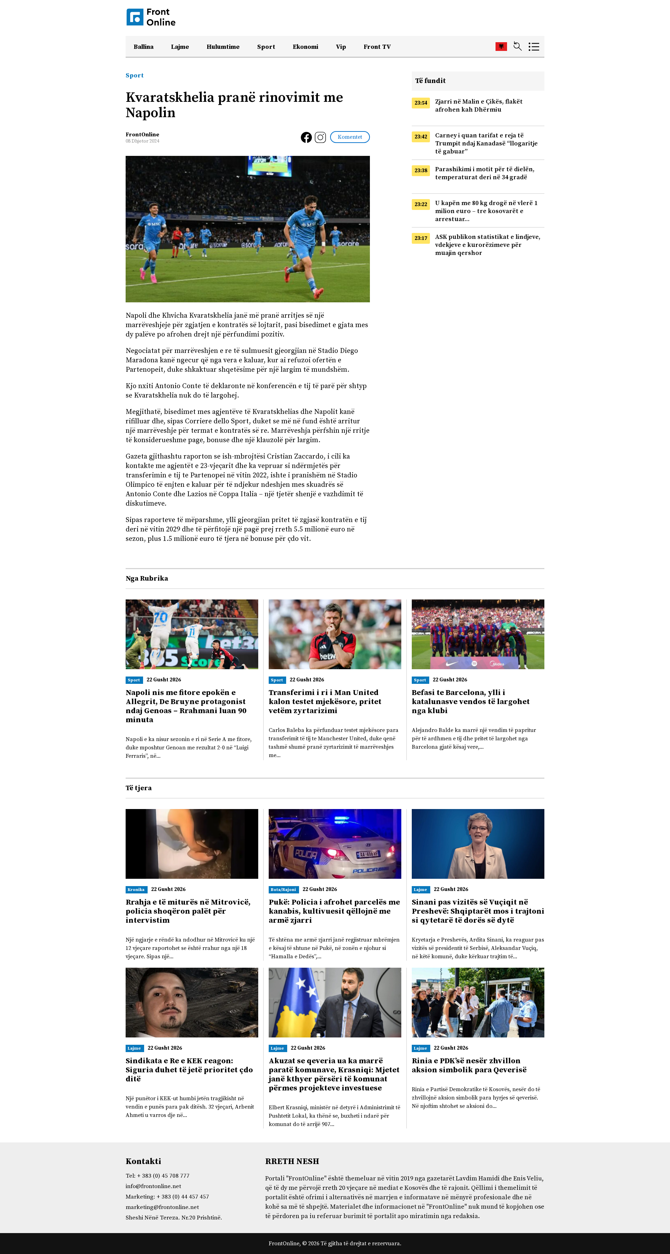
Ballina (144, 47)
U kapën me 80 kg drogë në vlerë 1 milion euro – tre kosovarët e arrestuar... (486, 211)
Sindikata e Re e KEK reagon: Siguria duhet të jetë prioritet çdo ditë (189, 1070)
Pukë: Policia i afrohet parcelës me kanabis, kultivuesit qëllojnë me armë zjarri (334, 911)
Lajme (180, 47)
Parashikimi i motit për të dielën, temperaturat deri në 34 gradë (485, 173)
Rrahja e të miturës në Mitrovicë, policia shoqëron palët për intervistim (188, 911)
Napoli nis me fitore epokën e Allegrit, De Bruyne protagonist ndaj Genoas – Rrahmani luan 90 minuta (186, 706)
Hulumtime (223, 47)
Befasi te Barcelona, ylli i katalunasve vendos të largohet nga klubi (471, 702)
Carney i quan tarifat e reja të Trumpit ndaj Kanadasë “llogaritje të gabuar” (486, 143)
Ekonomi (305, 47)
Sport (266, 47)
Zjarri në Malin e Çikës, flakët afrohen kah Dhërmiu (479, 106)
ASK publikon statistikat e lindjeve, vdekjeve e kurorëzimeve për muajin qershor (488, 245)
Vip (341, 47)
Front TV (377, 47)
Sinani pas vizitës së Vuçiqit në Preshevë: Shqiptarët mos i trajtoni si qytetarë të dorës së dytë (478, 911)
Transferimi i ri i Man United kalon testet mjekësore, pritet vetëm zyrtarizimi (325, 702)
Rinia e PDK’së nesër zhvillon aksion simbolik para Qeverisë (469, 1065)
